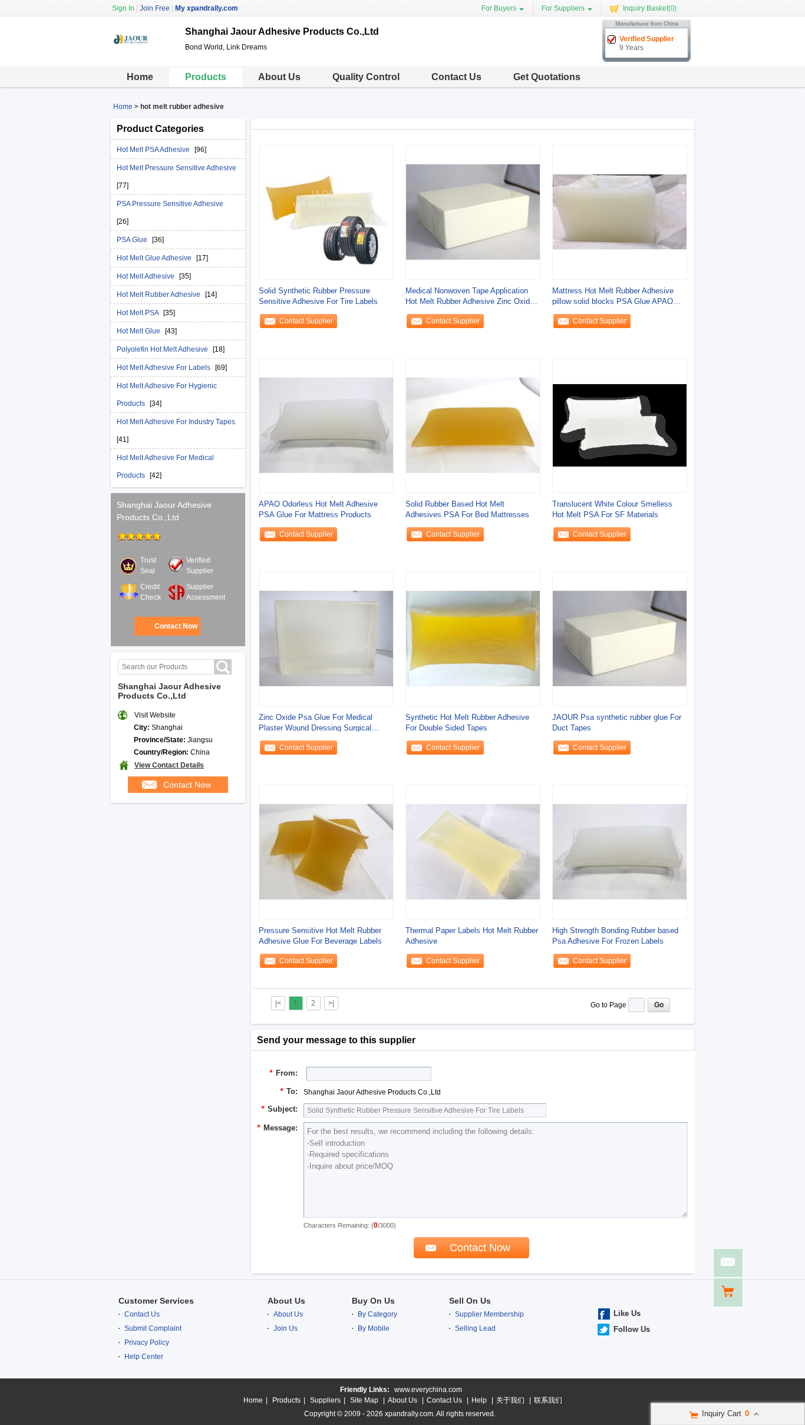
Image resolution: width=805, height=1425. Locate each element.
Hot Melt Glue (139, 331)
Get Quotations (546, 77)
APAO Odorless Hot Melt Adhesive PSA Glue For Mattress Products (318, 509)
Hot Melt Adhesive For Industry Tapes (176, 422)
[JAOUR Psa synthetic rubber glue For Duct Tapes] (620, 638)
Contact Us (456, 77)
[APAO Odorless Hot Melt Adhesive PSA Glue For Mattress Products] (326, 425)
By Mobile (374, 1328)
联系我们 (548, 1400)
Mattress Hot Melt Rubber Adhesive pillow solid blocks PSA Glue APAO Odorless (613, 296)
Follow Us (631, 1329)
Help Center (143, 1357)
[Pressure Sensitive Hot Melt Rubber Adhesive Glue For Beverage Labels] (326, 852)
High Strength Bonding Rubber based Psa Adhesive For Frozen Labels (615, 935)
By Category (377, 1314)
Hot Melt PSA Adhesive (154, 150)
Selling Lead (475, 1328)
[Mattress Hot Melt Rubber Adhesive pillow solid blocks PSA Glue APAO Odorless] (620, 212)
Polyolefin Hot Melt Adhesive (163, 349)
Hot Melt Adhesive (146, 276)
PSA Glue (133, 240)
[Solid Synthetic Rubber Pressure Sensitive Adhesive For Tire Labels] (326, 212)
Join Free (155, 8)
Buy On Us (373, 1300)
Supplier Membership (489, 1314)
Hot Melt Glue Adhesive (155, 258)
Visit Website (155, 715)
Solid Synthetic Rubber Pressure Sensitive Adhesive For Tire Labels (318, 296)
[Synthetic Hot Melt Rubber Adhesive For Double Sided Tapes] (473, 638)
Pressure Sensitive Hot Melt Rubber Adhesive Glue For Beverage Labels (320, 935)
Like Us (627, 1313)
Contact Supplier (306, 321)
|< (278, 1003)
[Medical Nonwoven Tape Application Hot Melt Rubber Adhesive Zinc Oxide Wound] (473, 212)
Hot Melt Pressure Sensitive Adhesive (176, 168)
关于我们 (510, 1400)
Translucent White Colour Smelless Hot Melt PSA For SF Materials (612, 509)
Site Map (364, 1400)
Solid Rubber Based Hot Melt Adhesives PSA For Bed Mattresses (467, 509)
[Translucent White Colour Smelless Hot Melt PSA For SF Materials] (620, 425)
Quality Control (366, 77)
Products (205, 77)
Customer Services (156, 1300)
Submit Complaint (153, 1328)
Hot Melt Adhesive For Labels (164, 367)
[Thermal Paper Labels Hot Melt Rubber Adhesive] (473, 852)
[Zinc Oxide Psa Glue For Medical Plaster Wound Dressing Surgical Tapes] (326, 638)
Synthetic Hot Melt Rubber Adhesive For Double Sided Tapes (467, 722)
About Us (279, 77)
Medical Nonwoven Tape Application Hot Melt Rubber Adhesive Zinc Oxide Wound (469, 296)
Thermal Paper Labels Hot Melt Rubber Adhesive (471, 935)
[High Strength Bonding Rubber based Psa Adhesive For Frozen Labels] (620, 852)
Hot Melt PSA (138, 313)
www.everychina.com (428, 1390)
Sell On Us (470, 1300)
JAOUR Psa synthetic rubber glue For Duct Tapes (616, 722)
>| (331, 1003)
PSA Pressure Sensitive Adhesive (170, 204)
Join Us (285, 1328)
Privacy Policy (146, 1342)
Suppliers (325, 1400)
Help (479, 1400)
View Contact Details (169, 765)
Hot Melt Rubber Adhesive (159, 294)
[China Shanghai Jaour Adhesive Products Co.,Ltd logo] (143, 58)
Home (140, 77)
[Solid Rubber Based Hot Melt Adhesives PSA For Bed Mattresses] (473, 425)
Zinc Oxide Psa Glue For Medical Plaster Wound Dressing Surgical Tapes (315, 723)
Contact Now (175, 626)
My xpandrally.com (206, 8)
